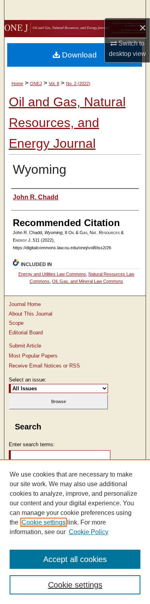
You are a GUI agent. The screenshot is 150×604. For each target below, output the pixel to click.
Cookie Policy (88, 531)
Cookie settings (44, 522)
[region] (75, 531)
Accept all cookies (75, 559)
